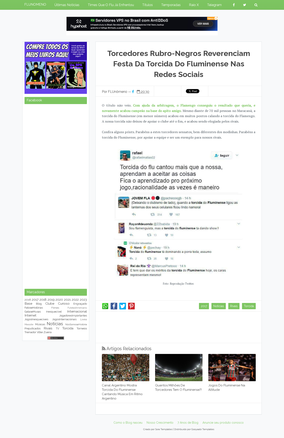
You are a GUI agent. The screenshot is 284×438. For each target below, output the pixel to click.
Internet (30, 315)
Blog (39, 303)
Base (28, 303)
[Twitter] (122, 308)
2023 (83, 300)
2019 (51, 300)
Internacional (77, 311)
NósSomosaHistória (76, 324)
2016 (28, 299)
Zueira (47, 332)
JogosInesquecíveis (36, 319)
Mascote (29, 324)
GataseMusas (33, 311)
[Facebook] (114, 308)
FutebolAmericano (77, 307)
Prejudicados (33, 328)
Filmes (55, 307)
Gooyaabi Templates (202, 429)
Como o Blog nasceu (128, 422)
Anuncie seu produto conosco (223, 422)
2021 (67, 300)
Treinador (30, 332)
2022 (75, 300)
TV (57, 328)
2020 (59, 300)
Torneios (82, 328)
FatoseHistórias (34, 307)
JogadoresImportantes (73, 315)
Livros (83, 319)
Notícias (218, 306)
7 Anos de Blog (188, 422)
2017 (204, 306)
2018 (43, 300)
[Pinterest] (131, 308)
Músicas (40, 324)
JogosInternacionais (64, 319)
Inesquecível (54, 311)
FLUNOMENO (35, 4)
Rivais (234, 306)
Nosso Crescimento (160, 422)
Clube (49, 303)
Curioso (64, 303)
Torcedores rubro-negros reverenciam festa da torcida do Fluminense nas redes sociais (178, 64)
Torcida (249, 306)
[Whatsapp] (105, 308)
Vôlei (40, 332)
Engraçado (80, 303)
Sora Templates (163, 429)
